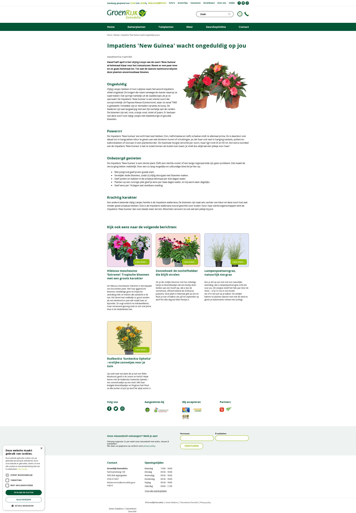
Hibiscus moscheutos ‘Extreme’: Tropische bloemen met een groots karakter (128, 274)
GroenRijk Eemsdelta (117, 468)
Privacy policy (205, 502)
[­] (239, 3)
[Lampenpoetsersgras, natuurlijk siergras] (227, 250)
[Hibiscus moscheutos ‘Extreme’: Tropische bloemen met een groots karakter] (129, 250)
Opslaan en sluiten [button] (23, 492)
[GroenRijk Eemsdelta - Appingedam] (127, 14)
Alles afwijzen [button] (23, 499)
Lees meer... (141, 262)
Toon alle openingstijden (156, 491)
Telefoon (246, 14)
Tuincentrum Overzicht (189, 502)
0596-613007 (154, 3)
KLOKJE (239, 14)
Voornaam (185, 434)
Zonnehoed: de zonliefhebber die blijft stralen (177, 272)
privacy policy (149, 446)
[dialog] (23, 477)
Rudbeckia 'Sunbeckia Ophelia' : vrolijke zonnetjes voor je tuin (129, 362)
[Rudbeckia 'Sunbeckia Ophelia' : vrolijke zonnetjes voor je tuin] (129, 338)
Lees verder (22, 469)
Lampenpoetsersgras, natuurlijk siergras (220, 272)
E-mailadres (220, 434)
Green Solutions (171, 502)
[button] (24, 505)
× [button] (41, 448)
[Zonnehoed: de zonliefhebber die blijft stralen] (178, 250)
